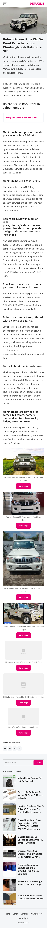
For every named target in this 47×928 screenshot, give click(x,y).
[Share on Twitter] (10, 748)
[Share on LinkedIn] (15, 748)
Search (38, 762)
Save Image (23, 486)
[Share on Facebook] (5, 748)
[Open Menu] (4, 3)
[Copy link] (19, 748)
